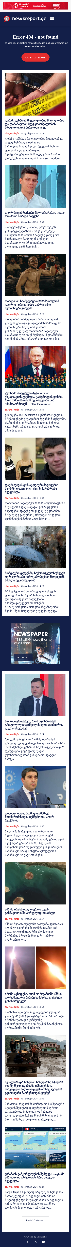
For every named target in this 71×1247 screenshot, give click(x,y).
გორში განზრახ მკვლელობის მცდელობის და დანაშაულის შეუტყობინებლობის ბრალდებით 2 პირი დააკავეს (34, 124)
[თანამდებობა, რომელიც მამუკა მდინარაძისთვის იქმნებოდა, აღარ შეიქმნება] (35, 787)
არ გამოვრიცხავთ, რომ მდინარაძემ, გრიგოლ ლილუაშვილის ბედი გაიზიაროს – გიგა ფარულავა (35, 725)
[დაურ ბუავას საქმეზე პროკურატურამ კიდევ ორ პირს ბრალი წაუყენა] (35, 186)
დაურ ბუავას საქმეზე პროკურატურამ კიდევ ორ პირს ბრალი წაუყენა (35, 214)
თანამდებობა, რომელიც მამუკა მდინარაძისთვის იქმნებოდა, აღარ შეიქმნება (29, 817)
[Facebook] (28, 1242)
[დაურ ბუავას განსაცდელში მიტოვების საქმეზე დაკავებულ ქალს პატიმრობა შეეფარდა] (35, 459)
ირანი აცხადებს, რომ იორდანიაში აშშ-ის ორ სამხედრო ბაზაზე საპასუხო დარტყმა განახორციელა (33, 997)
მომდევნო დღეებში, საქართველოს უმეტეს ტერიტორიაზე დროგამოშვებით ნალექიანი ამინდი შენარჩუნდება (35, 576)
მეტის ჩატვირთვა (34, 1220)
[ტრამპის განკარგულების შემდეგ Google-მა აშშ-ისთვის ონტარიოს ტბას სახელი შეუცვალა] (35, 1148)
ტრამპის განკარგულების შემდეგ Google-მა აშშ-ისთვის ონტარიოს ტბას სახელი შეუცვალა (34, 1177)
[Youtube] (43, 1242)
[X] (35, 1242)
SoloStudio (42, 1237)
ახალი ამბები (12, 133)
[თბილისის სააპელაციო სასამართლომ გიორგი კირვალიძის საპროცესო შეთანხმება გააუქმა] (35, 275)
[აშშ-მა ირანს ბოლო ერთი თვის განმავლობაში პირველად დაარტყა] (35, 883)
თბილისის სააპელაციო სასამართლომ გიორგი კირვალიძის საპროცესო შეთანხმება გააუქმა (32, 305)
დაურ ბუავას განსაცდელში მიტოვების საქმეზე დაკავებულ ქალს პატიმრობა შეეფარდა (31, 488)
